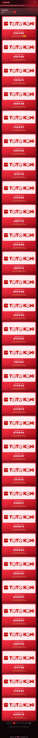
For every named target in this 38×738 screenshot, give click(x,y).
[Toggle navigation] (34, 2)
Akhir (30, 723)
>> (26, 723)
